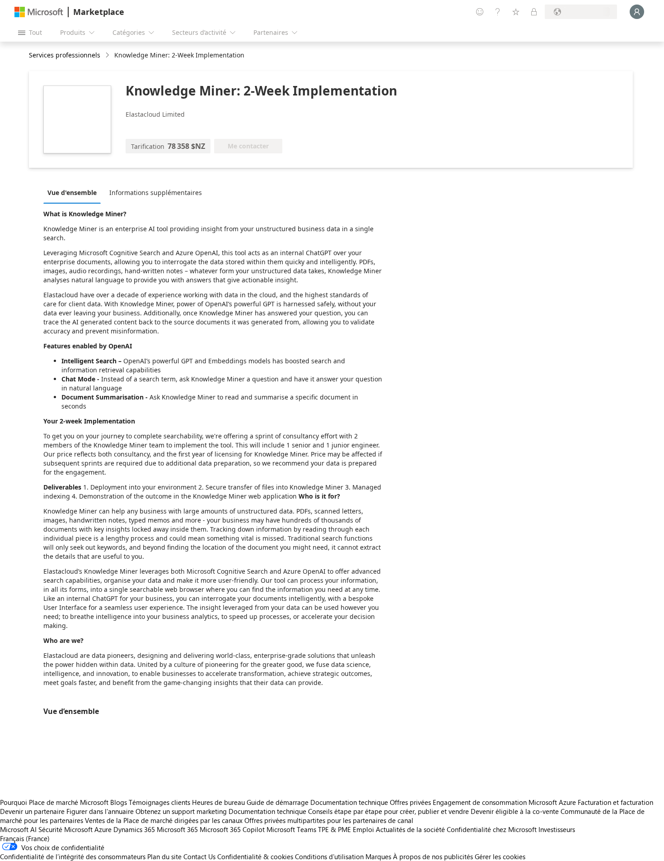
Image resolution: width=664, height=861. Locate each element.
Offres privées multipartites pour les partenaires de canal (328, 820)
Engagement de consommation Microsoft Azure (505, 802)
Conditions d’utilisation (329, 856)
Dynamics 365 (134, 829)
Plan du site (164, 856)
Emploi (363, 829)
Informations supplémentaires (155, 192)
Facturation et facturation (615, 802)
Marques (378, 856)
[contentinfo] (108, 55)
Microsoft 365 (177, 829)
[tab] (74, 192)
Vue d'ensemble (72, 192)
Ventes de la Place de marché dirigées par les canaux (164, 820)
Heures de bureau (218, 802)
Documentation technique (349, 802)
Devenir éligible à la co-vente (515, 811)
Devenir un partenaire (32, 811)
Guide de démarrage (278, 802)
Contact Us (199, 856)
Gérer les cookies (500, 856)
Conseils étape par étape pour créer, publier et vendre (388, 811)
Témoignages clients (159, 802)
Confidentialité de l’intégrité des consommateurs (72, 856)
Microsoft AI (18, 829)
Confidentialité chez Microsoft (492, 829)
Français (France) (25, 838)
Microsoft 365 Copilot (232, 829)
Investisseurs (556, 829)
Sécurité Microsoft (65, 829)
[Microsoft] (38, 12)
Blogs (118, 802)
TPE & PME (334, 829)
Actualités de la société (410, 829)
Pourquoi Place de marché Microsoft (54, 802)
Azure (103, 829)
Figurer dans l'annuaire (100, 811)
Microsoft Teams (291, 829)
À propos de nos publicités (433, 856)
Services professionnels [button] (64, 55)
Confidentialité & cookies (255, 856)
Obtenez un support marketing (181, 811)
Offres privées (410, 802)
